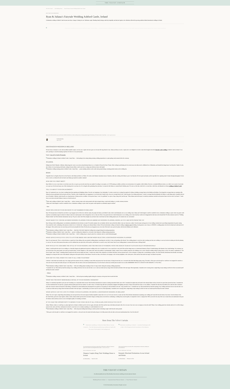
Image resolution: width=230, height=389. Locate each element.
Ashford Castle (128, 225)
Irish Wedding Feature (58, 8)
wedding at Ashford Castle (175, 186)
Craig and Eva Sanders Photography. (58, 155)
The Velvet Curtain (115, 3)
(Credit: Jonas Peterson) (105, 347)
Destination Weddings (52, 13)
